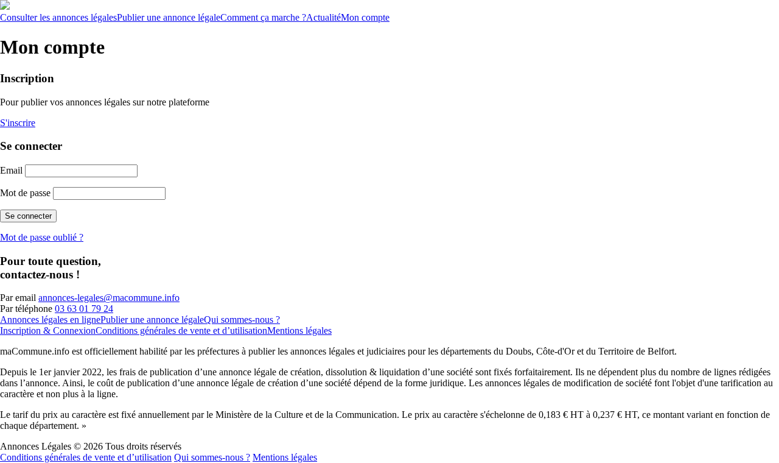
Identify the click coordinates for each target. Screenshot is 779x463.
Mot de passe (25, 193)
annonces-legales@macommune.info (109, 297)
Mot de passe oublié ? (41, 237)
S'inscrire (17, 123)
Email (11, 170)
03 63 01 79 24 (84, 308)
